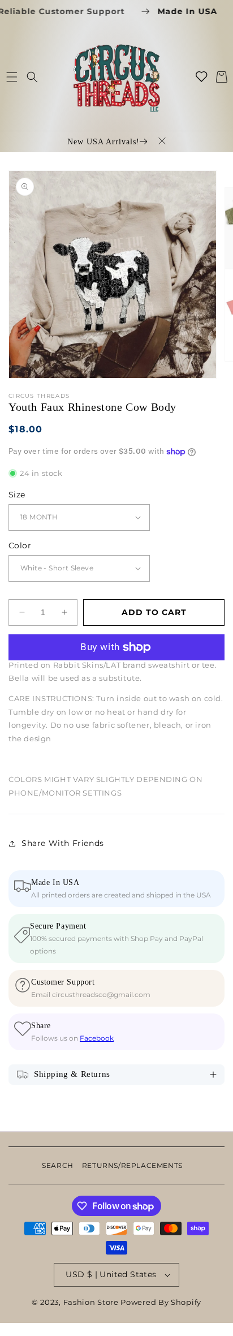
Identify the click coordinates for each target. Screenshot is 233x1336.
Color (19, 545)
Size (16, 494)
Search (58, 1165)
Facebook (97, 1038)
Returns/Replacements (132, 1165)
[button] (11, 77)
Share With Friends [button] (62, 843)
